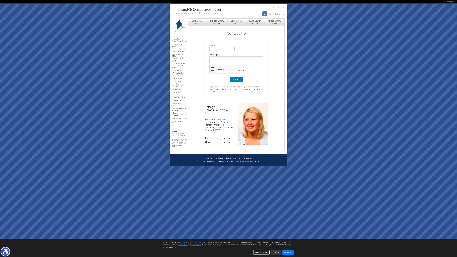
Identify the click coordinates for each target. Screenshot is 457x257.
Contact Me (219, 158)
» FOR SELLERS (177, 87)
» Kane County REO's (179, 51)
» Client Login (176, 92)
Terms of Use (229, 161)
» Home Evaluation (178, 95)
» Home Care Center (178, 98)
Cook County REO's (197, 22)
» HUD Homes (176, 76)
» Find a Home (176, 70)
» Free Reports (176, 100)
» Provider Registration (179, 118)
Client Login (248, 158)
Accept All (288, 252)
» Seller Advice (176, 103)
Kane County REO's (255, 22)
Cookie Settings (255, 161)
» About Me (175, 84)
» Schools (175, 106)
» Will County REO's (178, 63)
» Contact (175, 113)
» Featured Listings (178, 73)
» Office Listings (177, 78)
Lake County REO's (236, 22)
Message (213, 54)
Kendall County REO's (274, 22)
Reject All (276, 252)
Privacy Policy (219, 161)
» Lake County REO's (179, 49)
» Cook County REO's (179, 42)
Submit (236, 79)
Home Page (209, 158)
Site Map (228, 158)
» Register (175, 116)
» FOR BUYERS (177, 89)
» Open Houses (177, 81)
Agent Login (237, 158)
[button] (5, 251)
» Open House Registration (176, 122)
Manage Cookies (261, 252)
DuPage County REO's (217, 22)
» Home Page (176, 39)
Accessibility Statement (241, 161)
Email (212, 45)
